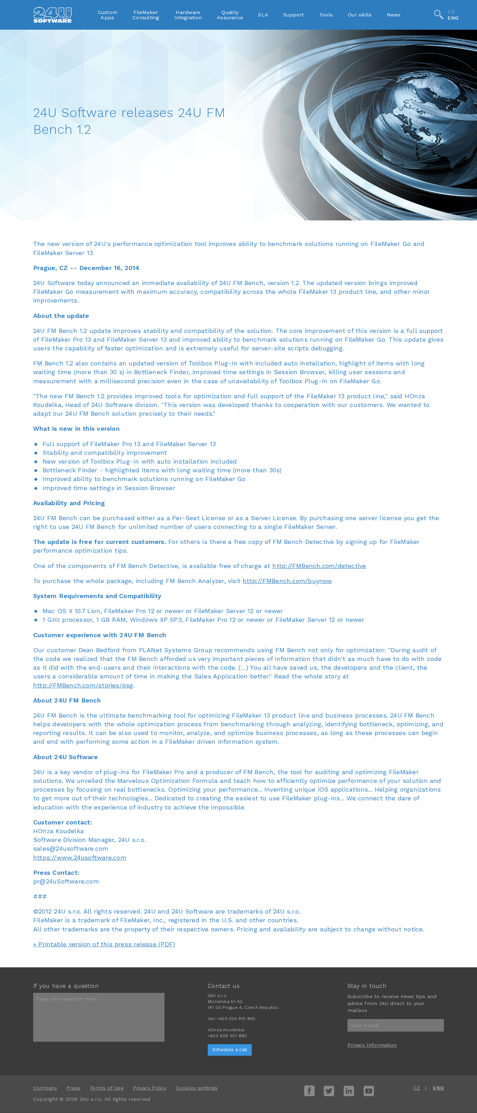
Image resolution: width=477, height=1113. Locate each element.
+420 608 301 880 (227, 1035)
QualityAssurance (230, 14)
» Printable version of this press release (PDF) (104, 944)
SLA (263, 14)
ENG (453, 18)
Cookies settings (196, 1088)
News (394, 14)
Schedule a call (229, 1049)
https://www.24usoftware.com (79, 857)
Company (45, 1088)
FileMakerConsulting (145, 14)
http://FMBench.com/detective (319, 565)
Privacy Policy (150, 1088)
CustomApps (107, 14)
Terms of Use (107, 1088)
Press (73, 1088)
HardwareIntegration (188, 14)
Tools (326, 14)
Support (293, 14)
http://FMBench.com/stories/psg (83, 685)
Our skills (360, 14)
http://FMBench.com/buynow (287, 580)
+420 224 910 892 (236, 1018)
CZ (451, 11)
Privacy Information (372, 1045)
